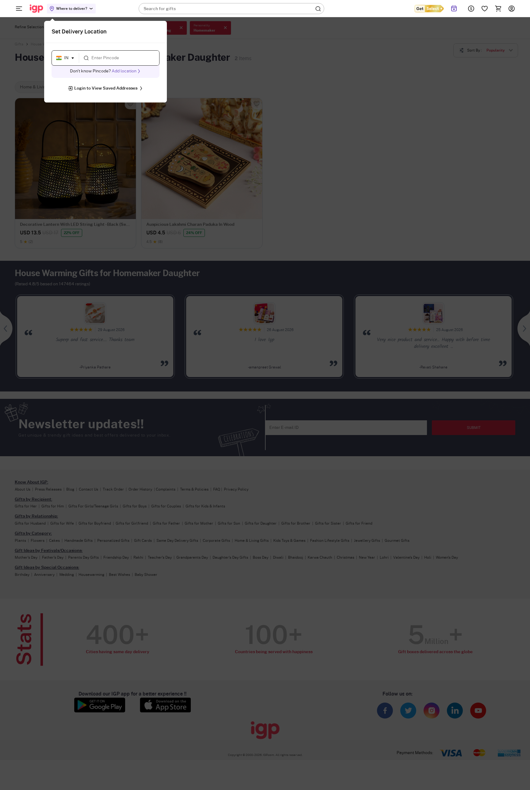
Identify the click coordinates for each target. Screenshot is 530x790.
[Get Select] (429, 8)
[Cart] (498, 8)
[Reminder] (454, 8)
